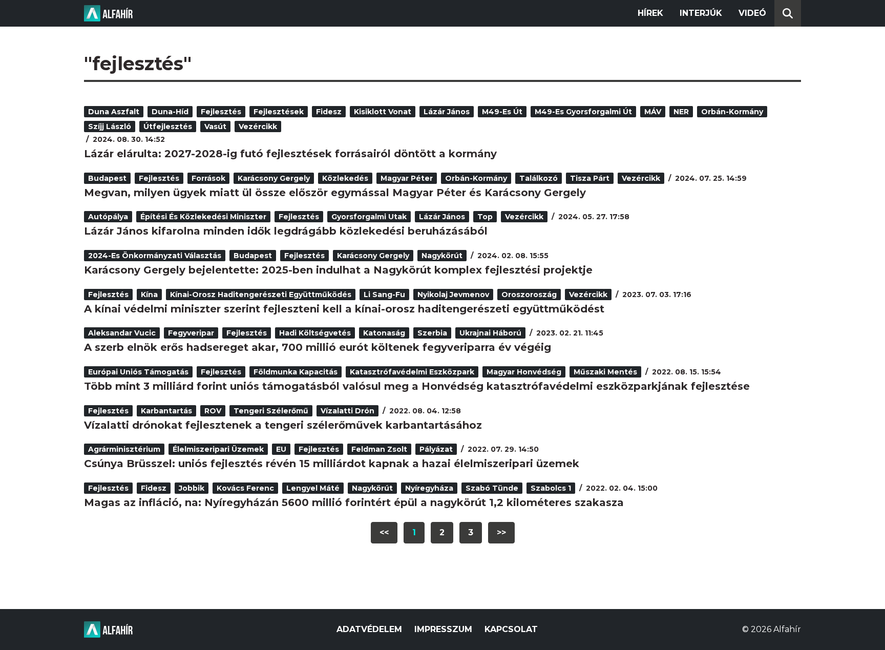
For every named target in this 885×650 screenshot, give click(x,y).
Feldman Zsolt (379, 449)
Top (485, 216)
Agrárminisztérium (124, 449)
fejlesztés (221, 111)
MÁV (652, 111)
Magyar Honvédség (524, 371)
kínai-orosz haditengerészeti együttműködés (260, 294)
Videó (752, 13)
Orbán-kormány (732, 111)
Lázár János (447, 111)
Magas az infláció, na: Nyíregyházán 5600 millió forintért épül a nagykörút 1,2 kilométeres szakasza (354, 502)
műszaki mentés (605, 371)
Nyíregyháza (429, 488)
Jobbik (191, 488)
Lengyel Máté (313, 488)
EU (281, 449)
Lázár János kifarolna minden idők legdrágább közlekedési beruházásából (286, 231)
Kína (149, 294)
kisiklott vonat (382, 111)
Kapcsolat (511, 629)
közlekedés (345, 178)
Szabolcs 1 (551, 488)
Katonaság (384, 333)
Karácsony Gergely (274, 178)
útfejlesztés (167, 126)
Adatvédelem (369, 629)
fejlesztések (279, 111)
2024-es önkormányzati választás (154, 255)
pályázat (436, 449)
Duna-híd (170, 111)
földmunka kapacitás (296, 371)
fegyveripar (191, 333)
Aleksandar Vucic (122, 333)
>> (501, 532)
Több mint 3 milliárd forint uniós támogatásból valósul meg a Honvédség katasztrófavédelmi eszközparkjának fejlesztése (417, 386)
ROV (212, 410)
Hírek (650, 13)
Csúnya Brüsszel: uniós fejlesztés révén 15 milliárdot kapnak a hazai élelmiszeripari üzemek (331, 463)
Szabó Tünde (492, 488)
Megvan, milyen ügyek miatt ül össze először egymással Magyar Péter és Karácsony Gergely (335, 192)
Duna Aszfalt (113, 111)
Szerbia (432, 333)
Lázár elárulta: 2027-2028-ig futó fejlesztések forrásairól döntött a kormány (290, 154)
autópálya (108, 216)
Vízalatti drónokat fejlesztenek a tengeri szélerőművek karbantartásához (283, 425)
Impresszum (443, 629)
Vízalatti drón (347, 410)
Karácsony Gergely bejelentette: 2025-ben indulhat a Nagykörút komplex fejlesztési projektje (338, 270)
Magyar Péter (407, 178)
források (208, 178)
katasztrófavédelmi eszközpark (412, 371)
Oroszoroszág (529, 294)
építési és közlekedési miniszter (203, 216)
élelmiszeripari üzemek (218, 449)
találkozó (538, 178)
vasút (215, 126)
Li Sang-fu (384, 294)
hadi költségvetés (315, 333)
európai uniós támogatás (138, 371)
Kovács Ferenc (245, 488)
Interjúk (701, 13)
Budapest (107, 178)
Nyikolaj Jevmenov (453, 294)
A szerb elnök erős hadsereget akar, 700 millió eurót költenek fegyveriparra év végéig (317, 347)
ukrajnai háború (490, 333)
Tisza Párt (589, 178)
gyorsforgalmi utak (369, 216)
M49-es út (502, 111)
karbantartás (166, 410)
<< (384, 532)
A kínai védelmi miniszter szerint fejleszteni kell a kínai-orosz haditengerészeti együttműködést (344, 309)
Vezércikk (258, 126)
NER (681, 111)
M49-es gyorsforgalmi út (583, 111)
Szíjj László (109, 126)
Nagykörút (442, 255)
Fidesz (329, 111)
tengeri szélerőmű (271, 410)
